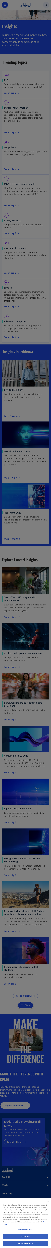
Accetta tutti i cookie (25, 1243)
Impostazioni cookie (25, 1229)
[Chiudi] (48, 1201)
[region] (25, 1223)
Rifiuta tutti (25, 1236)
